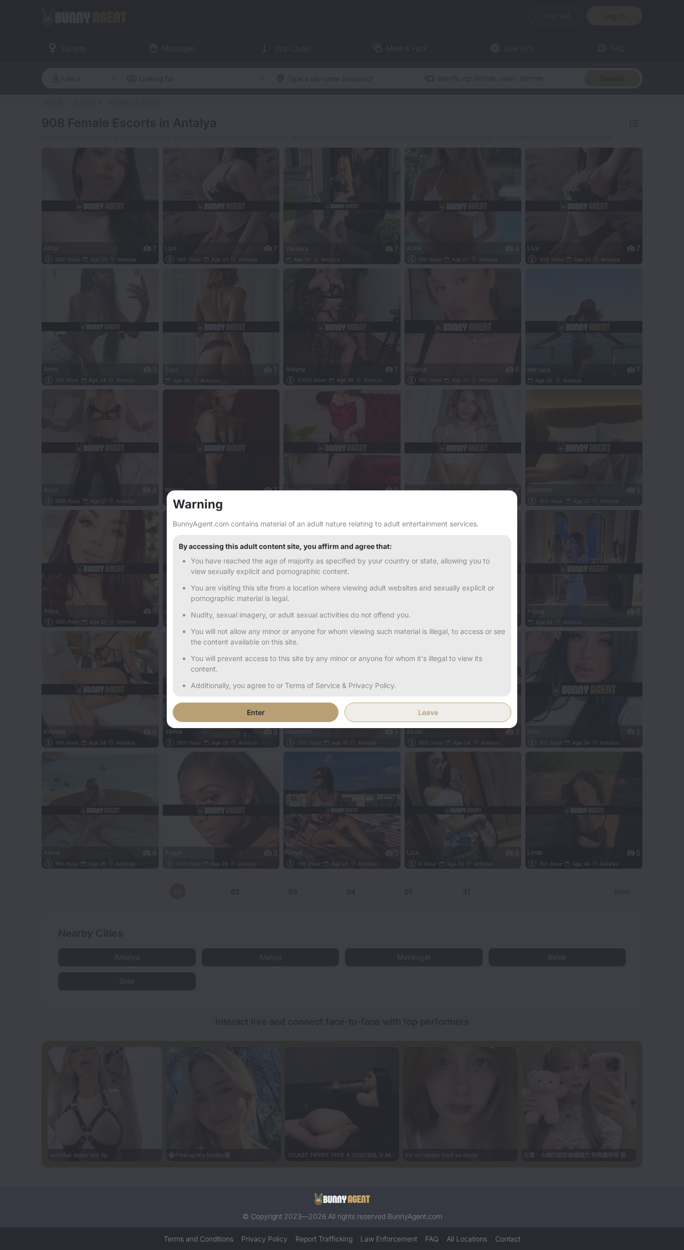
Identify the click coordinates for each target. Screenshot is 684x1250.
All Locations (467, 1238)
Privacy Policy (264, 1238)
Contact (507, 1238)
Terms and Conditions (198, 1238)
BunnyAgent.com (415, 1216)
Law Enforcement (389, 1238)
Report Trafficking (324, 1238)
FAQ (432, 1238)
